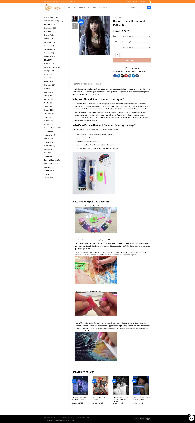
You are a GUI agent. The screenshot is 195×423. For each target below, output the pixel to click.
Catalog (75, 7)
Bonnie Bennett (120, 71)
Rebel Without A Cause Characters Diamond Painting (120, 399)
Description (77, 84)
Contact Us (95, 7)
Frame (115, 41)
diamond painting (139, 92)
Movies (121, 17)
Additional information (92, 84)
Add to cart (132, 60)
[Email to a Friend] (122, 76)
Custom (82, 7)
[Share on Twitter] (118, 76)
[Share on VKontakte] (129, 76)
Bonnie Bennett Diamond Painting (84, 89)
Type (114, 47)
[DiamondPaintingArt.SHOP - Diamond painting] (52, 7)
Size (114, 36)
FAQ (88, 7)
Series (132, 71)
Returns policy (80, 417)
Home (68, 7)
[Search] (149, 7)
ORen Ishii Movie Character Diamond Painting (142, 398)
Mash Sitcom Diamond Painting (100, 398)
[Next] (107, 35)
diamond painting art (111, 99)
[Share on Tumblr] (137, 76)
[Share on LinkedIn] (133, 76)
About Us (57, 417)
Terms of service (67, 417)
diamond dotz (80, 129)
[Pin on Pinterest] (126, 76)
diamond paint (87, 201)
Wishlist (104, 7)
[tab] (77, 84)
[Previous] (82, 35)
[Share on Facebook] (115, 76)
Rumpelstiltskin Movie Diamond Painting (79, 398)
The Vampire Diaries (140, 71)
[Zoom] (82, 52)
